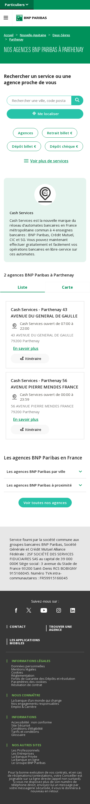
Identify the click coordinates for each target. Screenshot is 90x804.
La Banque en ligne (25, 759)
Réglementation (22, 675)
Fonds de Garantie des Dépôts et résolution (43, 678)
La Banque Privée (24, 756)
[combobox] (39, 100)
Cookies (17, 672)
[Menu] (6, 18)
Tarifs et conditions (25, 731)
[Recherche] (77, 100)
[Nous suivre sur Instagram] (58, 611)
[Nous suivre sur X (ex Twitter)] (28, 611)
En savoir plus (25, 348)
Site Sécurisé (20, 725)
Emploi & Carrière (23, 706)
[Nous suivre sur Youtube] (44, 611)
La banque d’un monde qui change (36, 700)
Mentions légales (23, 669)
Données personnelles (28, 666)
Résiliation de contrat (26, 685)
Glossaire (18, 735)
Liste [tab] (22, 287)
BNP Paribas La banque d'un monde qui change (31, 18)
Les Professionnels (26, 750)
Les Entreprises (23, 753)
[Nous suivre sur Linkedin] (72, 611)
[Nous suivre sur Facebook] (16, 611)
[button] (45, 471)
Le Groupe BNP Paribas (29, 763)
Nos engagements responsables (35, 703)
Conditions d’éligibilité (27, 728)
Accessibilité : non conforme (31, 722)
